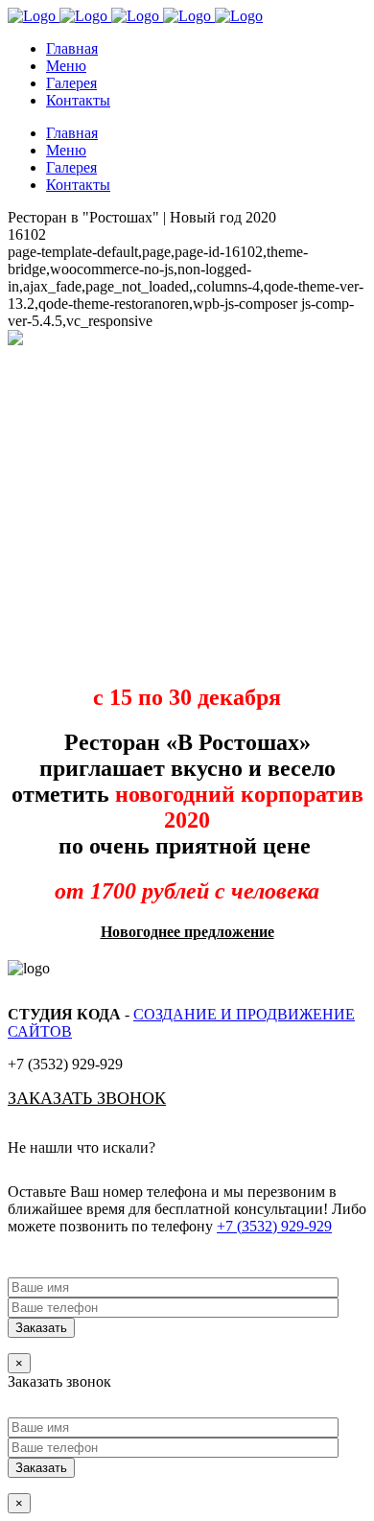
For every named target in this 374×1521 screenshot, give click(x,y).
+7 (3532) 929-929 (274, 1226)
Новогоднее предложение (187, 932)
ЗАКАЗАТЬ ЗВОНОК (87, 1098)
